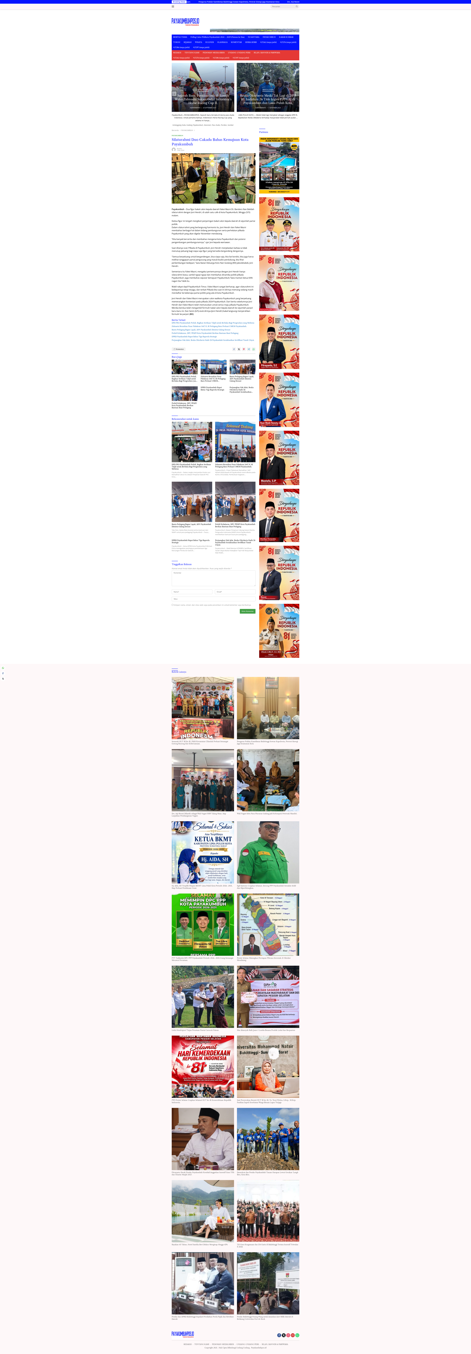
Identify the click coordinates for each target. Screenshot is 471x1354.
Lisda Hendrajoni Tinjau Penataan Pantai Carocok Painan (195, 1030)
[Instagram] (288, 1335)
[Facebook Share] (234, 349)
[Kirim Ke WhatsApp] (253, 349)
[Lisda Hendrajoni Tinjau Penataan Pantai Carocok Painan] (203, 997)
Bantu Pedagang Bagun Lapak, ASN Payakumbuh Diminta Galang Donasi (201, 330)
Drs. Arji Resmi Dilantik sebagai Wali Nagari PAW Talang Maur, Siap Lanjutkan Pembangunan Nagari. (199, 815)
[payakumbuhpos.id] (185, 23)
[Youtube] (293, 1335)
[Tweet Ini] (239, 349)
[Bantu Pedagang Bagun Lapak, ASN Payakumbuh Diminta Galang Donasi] (243, 367)
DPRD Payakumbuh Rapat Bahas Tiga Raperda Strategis (194, 337)
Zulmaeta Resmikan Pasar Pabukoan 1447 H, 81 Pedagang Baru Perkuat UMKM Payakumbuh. (209, 326)
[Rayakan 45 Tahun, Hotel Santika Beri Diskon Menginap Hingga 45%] (203, 1211)
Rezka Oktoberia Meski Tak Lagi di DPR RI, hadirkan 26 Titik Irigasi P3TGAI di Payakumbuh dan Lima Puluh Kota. (268, 99)
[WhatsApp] (297, 1335)
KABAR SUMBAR (286, 37)
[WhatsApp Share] (3, 668)
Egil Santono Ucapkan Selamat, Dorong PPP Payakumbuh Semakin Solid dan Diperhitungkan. (266, 887)
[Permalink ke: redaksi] (174, 149)
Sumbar (231, 125)
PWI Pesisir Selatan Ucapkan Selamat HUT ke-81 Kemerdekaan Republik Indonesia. (201, 1101)
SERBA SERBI (251, 42)
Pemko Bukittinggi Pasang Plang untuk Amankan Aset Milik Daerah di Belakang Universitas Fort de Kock (265, 1318)
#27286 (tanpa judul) (181, 47)
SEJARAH (188, 42)
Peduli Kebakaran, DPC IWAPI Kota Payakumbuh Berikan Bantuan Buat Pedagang (205, 333)
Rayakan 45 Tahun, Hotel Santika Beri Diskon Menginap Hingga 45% (200, 1245)
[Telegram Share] (249, 349)
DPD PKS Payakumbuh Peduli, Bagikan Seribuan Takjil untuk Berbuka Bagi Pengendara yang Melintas (213, 323)
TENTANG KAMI (192, 53)
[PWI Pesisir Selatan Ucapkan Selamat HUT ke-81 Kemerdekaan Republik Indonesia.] (203, 1067)
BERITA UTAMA (180, 37)
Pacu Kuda (216, 125)
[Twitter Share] (3, 678)
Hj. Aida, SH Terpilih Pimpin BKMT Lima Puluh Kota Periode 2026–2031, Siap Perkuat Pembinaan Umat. (202, 887)
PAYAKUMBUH (269, 37)
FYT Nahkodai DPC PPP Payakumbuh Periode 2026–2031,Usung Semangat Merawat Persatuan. (202, 959)
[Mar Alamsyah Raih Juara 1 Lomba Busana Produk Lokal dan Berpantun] (268, 997)
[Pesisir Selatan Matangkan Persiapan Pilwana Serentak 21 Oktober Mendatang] (268, 925)
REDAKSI (177, 53)
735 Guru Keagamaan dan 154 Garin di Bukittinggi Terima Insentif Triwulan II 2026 (267, 1246)
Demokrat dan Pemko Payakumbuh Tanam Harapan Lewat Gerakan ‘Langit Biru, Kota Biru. (267, 1173)
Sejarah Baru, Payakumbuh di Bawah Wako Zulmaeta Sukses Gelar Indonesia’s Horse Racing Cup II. (203, 99)
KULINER (209, 42)
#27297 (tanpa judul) (201, 47)
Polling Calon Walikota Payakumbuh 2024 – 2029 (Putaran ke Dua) (217, 37)
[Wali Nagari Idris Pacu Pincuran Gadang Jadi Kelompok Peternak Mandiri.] (268, 780)
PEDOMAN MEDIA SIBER (214, 53)
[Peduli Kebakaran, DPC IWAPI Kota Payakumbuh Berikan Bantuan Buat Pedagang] (185, 393)
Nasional (207, 125)
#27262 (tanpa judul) (268, 42)
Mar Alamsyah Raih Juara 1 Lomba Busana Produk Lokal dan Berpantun (266, 1030)
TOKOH (176, 42)
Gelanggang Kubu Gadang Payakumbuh (187, 125)
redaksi (179, 149)
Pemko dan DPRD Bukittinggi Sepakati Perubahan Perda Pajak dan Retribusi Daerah (203, 1318)
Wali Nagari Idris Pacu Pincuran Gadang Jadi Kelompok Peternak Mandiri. (267, 814)
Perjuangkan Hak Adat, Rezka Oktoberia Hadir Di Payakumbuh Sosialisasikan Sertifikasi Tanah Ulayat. (213, 340)
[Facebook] (279, 1335)
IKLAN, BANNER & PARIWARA (267, 53)
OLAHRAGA (222, 42)
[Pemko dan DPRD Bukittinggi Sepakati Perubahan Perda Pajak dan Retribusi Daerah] (203, 1283)
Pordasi (224, 125)
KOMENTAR (236, 42)
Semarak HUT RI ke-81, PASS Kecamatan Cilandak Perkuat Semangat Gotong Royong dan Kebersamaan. (200, 742)
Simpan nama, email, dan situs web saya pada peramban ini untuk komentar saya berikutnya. (212, 605)
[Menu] (173, 6)
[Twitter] (284, 1335)
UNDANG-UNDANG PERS (239, 53)
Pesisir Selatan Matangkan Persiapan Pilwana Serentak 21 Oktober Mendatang (264, 959)
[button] (296, 6)
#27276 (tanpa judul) (288, 42)
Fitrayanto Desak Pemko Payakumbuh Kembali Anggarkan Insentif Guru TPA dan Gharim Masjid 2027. (203, 1173)
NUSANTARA (253, 37)
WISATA (198, 42)
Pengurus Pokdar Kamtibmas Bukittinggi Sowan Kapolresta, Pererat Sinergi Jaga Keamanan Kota (267, 742)
